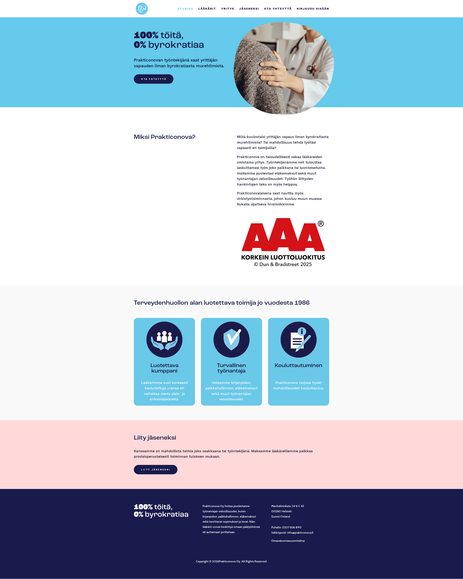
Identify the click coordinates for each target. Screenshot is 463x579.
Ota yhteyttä (278, 8)
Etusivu (185, 8)
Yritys (227, 8)
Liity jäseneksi (155, 469)
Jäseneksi (249, 8)
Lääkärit (207, 8)
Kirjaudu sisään (313, 8)
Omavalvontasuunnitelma (288, 540)
